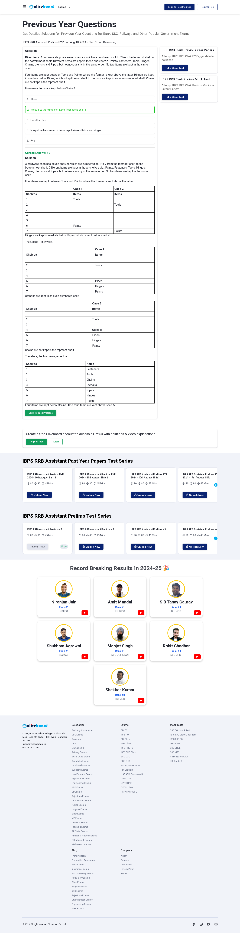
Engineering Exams (81, 783)
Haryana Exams (79, 809)
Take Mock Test (174, 68)
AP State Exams (79, 831)
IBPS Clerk (126, 743)
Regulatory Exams (81, 877)
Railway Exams (79, 752)
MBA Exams (78, 748)
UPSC (74, 743)
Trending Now (79, 856)
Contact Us (126, 864)
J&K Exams (77, 787)
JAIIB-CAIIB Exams (81, 756)
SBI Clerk (125, 739)
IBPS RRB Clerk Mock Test (183, 734)
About (124, 856)
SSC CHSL (126, 761)
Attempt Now (38, 546)
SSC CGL (125, 756)
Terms (124, 873)
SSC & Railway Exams (82, 873)
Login (56, 442)
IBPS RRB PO (127, 748)
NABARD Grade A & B (132, 774)
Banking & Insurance (82, 730)
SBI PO (124, 730)
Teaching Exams (80, 827)
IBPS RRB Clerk (128, 752)
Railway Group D (129, 791)
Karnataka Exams (80, 761)
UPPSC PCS (126, 783)
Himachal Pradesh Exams (84, 835)
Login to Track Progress (179, 7)
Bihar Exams (78, 813)
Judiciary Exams (80, 769)
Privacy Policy (127, 869)
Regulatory (77, 739)
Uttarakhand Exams (81, 800)
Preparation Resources (83, 860)
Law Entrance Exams (82, 774)
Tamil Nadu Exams (81, 765)
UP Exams (77, 791)
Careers (125, 860)
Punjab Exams (79, 805)
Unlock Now (41, 495)
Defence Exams (79, 822)
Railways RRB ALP (179, 756)
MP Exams (77, 818)
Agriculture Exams (81, 778)
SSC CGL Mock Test (180, 730)
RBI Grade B (127, 769)
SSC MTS (174, 752)
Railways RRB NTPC (131, 765)
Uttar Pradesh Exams (82, 899)
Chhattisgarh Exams (82, 840)
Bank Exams (78, 864)
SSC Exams (77, 734)
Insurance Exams (80, 869)
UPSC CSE (126, 778)
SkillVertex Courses (81, 844)
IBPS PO (125, 734)
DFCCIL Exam (127, 787)
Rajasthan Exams (80, 796)
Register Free (207, 7)
